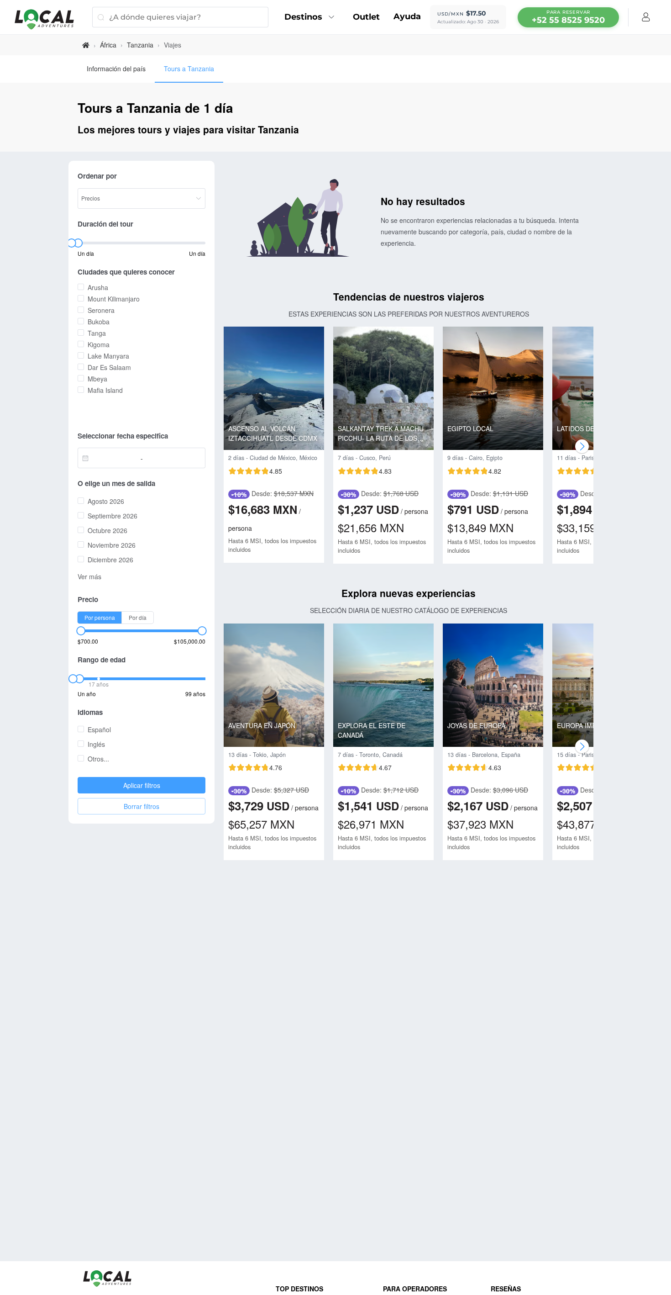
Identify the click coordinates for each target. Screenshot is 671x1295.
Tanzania (140, 44)
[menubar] (568, 17)
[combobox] (112, 458)
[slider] (71, 243)
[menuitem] (312, 17)
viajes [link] (172, 45)
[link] (85, 45)
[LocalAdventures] (49, 19)
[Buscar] (100, 17)
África (108, 44)
